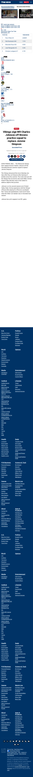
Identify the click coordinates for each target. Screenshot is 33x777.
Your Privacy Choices (15, 750)
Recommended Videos (7, 6)
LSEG (8, 770)
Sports (16, 128)
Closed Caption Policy (12, 752)
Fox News (6, 2)
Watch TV (26, 2)
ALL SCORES (5, 121)
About (3, 509)
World (3, 349)
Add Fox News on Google (17, 159)
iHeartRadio (18, 744)
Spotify (15, 744)
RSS (25, 741)
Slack (22, 741)
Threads (15, 156)
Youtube (13, 741)
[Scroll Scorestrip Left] (1, 23)
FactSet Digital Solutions (20, 766)
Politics (17, 331)
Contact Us (23, 752)
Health (3, 439)
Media (3, 370)
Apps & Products (18, 509)
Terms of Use (10, 749)
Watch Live (19, 481)
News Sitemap (22, 753)
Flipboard (18, 156)
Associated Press (17, 147)
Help (19, 752)
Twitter (12, 156)
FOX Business (6, 463)
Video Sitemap (10, 755)
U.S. (2, 331)
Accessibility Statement (12, 753)
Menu (31, 2)
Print (21, 156)
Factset (20, 765)
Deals (17, 439)
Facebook (9, 156)
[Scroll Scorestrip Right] (1, 123)
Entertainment (20, 370)
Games (3, 481)
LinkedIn (19, 741)
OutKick (4, 381)
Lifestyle (18, 381)
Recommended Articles (23, 6)
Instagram (10, 741)
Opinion (18, 349)
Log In (21, 2)
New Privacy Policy (18, 749)
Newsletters (28, 741)
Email (24, 156)
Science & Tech (20, 463)
